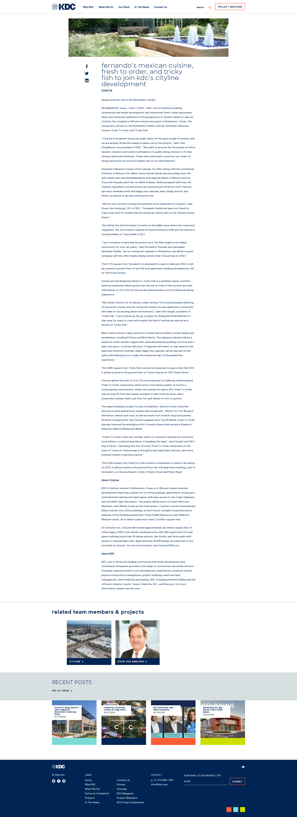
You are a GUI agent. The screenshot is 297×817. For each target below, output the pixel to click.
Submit (237, 782)
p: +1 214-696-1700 (162, 780)
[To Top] (243, 766)
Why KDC (90, 784)
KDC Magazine (125, 793)
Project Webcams (230, 7)
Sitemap (122, 789)
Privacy (121, 784)
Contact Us (123, 780)
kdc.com (135, 588)
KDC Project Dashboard (130, 802)
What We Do (92, 789)
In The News (92, 802)
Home (88, 780)
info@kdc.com (159, 784)
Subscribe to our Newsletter (202, 776)
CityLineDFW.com (169, 545)
